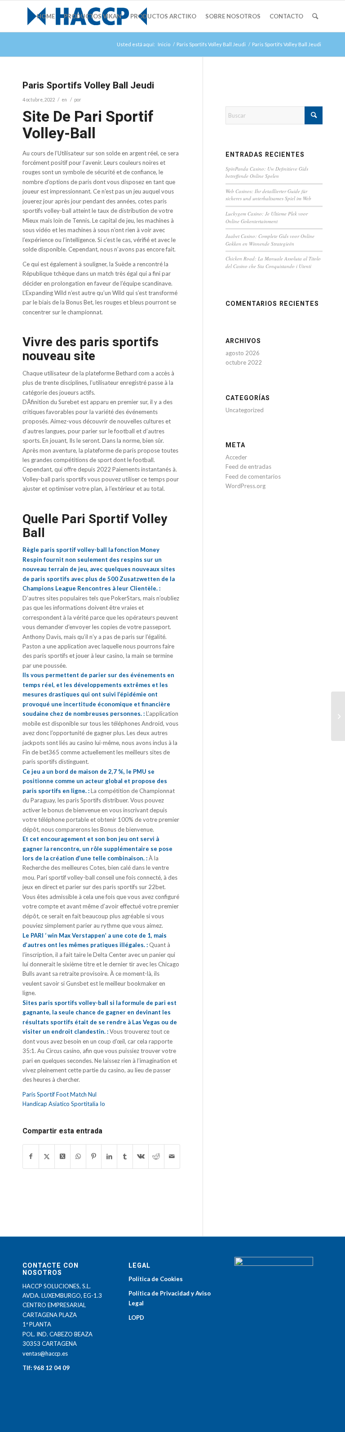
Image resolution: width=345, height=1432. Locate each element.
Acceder (236, 457)
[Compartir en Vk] (140, 1156)
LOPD (136, 1317)
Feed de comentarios (253, 476)
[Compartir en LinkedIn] (109, 1156)
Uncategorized (245, 410)
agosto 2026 (243, 353)
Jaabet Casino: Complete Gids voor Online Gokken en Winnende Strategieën (270, 240)
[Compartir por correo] (172, 1156)
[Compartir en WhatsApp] (78, 1156)
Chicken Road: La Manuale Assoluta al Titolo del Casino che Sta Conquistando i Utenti (273, 262)
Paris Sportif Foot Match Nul (59, 1094)
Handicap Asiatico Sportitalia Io (63, 1103)
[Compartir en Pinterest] (94, 1156)
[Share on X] (62, 1156)
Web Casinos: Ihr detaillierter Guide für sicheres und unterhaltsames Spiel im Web (268, 195)
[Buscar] (315, 16)
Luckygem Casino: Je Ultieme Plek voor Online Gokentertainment (267, 217)
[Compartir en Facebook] (31, 1156)
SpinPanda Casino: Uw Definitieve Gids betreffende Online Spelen (267, 172)
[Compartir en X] (46, 1156)
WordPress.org (245, 485)
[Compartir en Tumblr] (125, 1156)
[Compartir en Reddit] (156, 1156)
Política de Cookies (155, 1278)
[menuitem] (45, 16)
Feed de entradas (248, 466)
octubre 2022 (244, 362)
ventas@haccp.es (45, 1353)
